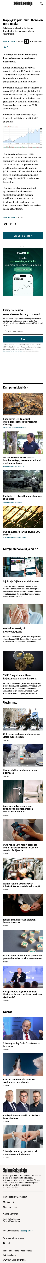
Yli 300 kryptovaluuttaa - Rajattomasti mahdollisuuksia (20, 676)
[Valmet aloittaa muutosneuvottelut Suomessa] (23, 755)
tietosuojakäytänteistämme (13, 351)
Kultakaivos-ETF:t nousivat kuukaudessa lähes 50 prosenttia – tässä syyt (20, 421)
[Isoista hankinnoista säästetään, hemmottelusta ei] (23, 905)
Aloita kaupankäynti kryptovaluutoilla (14, 629)
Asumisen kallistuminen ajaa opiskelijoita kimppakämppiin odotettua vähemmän (18, 809)
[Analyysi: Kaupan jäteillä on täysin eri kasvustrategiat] (23, 1100)
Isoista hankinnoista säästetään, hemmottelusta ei (19, 921)
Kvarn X (20, 502)
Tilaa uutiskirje (10, 1207)
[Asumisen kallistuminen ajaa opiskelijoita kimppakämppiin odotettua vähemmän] (23, 791)
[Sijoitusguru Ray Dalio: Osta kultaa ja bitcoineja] (23, 1028)
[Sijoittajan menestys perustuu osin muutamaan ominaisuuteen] (23, 1136)
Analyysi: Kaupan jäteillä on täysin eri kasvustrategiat (21, 1117)
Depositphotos (26, 1230)
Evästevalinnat (9, 1255)
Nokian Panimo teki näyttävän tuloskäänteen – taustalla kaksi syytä (21, 885)
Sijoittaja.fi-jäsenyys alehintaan (21, 581)
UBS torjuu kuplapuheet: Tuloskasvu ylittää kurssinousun (21, 735)
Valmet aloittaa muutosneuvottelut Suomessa (20, 771)
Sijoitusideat (9, 41)
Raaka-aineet (22, 537)
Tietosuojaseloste (11, 1250)
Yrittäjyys (21, 466)
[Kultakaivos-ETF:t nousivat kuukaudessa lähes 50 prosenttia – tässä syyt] (23, 404)
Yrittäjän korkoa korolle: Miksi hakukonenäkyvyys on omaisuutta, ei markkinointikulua (22, 460)
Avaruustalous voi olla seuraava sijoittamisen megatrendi (19, 1080)
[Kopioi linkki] (15, 224)
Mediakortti (8, 1202)
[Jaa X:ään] (10, 224)
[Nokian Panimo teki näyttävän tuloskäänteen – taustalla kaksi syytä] (23, 869)
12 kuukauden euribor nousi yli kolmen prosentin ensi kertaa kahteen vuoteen (22, 957)
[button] (4, 3)
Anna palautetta (10, 1214)
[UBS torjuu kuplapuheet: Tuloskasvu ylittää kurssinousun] (23, 719)
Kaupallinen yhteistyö (19, 427)
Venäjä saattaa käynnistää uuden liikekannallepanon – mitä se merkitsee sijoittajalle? (22, 994)
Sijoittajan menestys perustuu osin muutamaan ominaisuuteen (20, 1152)
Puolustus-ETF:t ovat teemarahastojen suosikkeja (22, 497)
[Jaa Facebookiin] (5, 224)
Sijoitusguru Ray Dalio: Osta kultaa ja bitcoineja (21, 1044)
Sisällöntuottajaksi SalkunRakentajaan (12, 1220)
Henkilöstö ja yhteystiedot (15, 1197)
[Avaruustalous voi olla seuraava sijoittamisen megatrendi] (23, 1064)
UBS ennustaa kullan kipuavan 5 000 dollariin (21, 533)
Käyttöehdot (26, 1250)
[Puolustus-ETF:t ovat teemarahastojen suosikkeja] (23, 481)
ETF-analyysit (7, 427)
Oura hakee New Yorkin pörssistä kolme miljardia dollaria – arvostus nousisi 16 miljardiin (20, 847)
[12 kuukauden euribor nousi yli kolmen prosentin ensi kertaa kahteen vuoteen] (23, 941)
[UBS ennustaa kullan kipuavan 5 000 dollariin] (23, 517)
